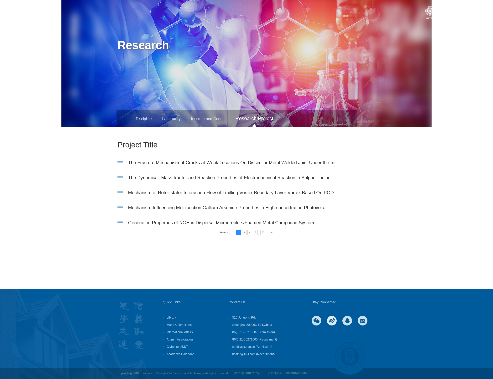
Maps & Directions (179, 324)
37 (263, 232)
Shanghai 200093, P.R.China (252, 324)
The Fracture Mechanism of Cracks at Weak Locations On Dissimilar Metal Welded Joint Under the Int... (234, 162)
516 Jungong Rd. (244, 317)
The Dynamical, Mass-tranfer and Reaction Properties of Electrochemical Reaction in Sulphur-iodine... (231, 177)
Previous (224, 232)
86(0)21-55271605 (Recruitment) (254, 339)
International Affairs (180, 332)
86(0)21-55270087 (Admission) (253, 332)
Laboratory (171, 119)
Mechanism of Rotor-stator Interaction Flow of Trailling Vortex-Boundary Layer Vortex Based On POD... (233, 192)
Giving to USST (177, 346)
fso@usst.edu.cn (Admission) (252, 346)
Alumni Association (180, 339)
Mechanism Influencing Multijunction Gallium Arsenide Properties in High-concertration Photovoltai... (229, 207)
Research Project (254, 118)
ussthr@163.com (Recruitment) (253, 354)
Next (271, 232)
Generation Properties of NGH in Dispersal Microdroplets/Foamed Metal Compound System (221, 222)
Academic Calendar (180, 354)
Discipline (144, 119)
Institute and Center (208, 119)
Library (171, 317)
